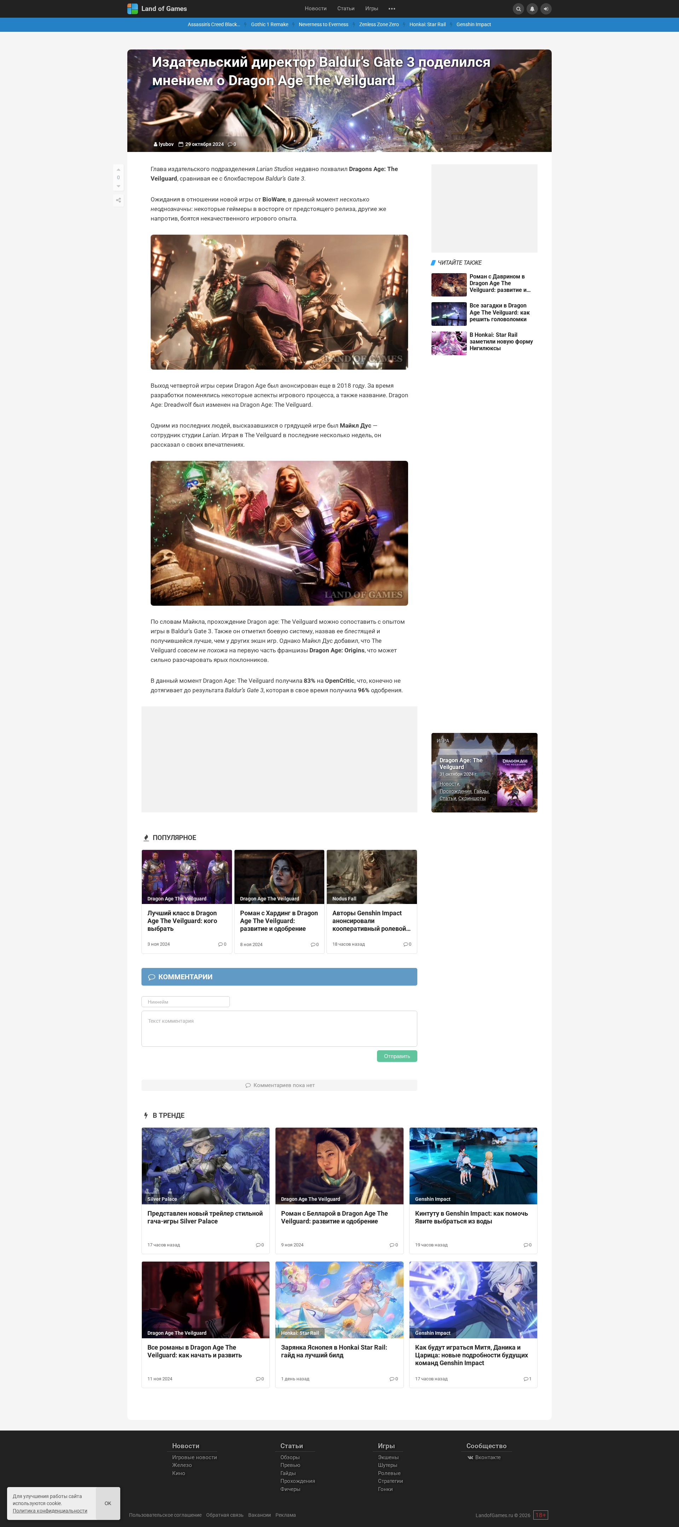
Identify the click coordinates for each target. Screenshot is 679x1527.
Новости (316, 9)
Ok (108, 1503)
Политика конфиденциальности (50, 1511)
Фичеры (290, 1489)
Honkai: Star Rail (428, 25)
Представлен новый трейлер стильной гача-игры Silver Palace (205, 1217)
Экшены (388, 1457)
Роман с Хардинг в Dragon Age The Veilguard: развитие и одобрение (279, 921)
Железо (182, 1465)
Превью (290, 1465)
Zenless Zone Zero (379, 25)
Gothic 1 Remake (269, 25)
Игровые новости (194, 1457)
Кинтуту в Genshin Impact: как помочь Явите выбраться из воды (471, 1217)
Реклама (285, 1515)
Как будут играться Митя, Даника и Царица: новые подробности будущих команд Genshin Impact (471, 1355)
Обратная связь (225, 1515)
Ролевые (389, 1473)
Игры (371, 9)
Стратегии (390, 1481)
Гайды (481, 791)
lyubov (166, 144)
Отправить (397, 1056)
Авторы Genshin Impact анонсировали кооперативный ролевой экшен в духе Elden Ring (369, 921)
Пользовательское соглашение (165, 1515)
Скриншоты (472, 798)
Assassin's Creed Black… (214, 25)
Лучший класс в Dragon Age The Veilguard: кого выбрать (182, 921)
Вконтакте (487, 1457)
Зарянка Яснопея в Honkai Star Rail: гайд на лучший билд (334, 1351)
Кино (178, 1473)
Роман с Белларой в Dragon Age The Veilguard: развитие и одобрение (334, 1217)
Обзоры (290, 1457)
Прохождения (456, 791)
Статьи (346, 9)
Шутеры (387, 1465)
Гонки (385, 1489)
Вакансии (259, 1515)
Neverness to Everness (323, 25)
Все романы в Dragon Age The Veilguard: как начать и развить (194, 1351)
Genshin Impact (474, 25)
